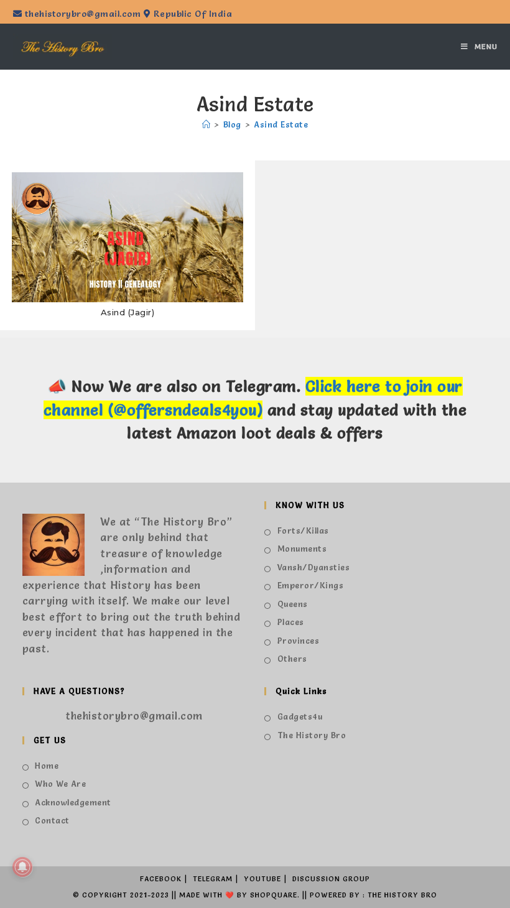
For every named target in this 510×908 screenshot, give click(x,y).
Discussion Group (331, 878)
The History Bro (311, 735)
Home (46, 766)
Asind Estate (281, 124)
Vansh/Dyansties (313, 567)
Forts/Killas (303, 530)
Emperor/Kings (310, 585)
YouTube (262, 878)
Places (290, 622)
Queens (292, 604)
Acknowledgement (73, 802)
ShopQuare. (275, 895)
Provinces (298, 641)
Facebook (161, 878)
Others (292, 659)
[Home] (206, 124)
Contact (52, 820)
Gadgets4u (299, 716)
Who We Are (60, 784)
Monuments (302, 549)
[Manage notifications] (22, 867)
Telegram (213, 878)
